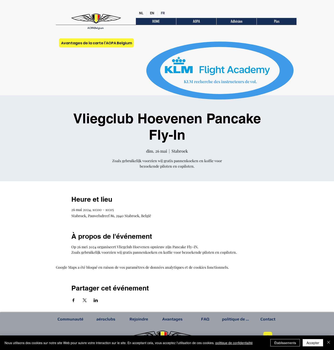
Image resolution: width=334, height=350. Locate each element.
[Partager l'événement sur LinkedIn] (96, 300)
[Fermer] (328, 342)
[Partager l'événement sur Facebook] (73, 300)
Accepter (313, 342)
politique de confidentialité (234, 342)
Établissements (285, 342)
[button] (277, 21)
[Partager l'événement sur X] (84, 300)
